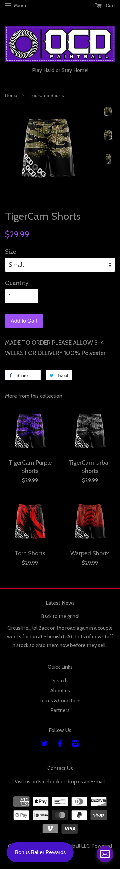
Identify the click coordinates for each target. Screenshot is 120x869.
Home (11, 95)
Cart (109, 5)
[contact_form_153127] (105, 854)
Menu (19, 6)
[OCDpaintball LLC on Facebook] (60, 744)
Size (10, 251)
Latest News (60, 603)
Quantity (16, 283)
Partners (60, 710)
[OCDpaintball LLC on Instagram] (75, 744)
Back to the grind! (60, 616)
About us (60, 690)
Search (60, 680)
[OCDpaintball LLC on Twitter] (44, 744)
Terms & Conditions (60, 700)
